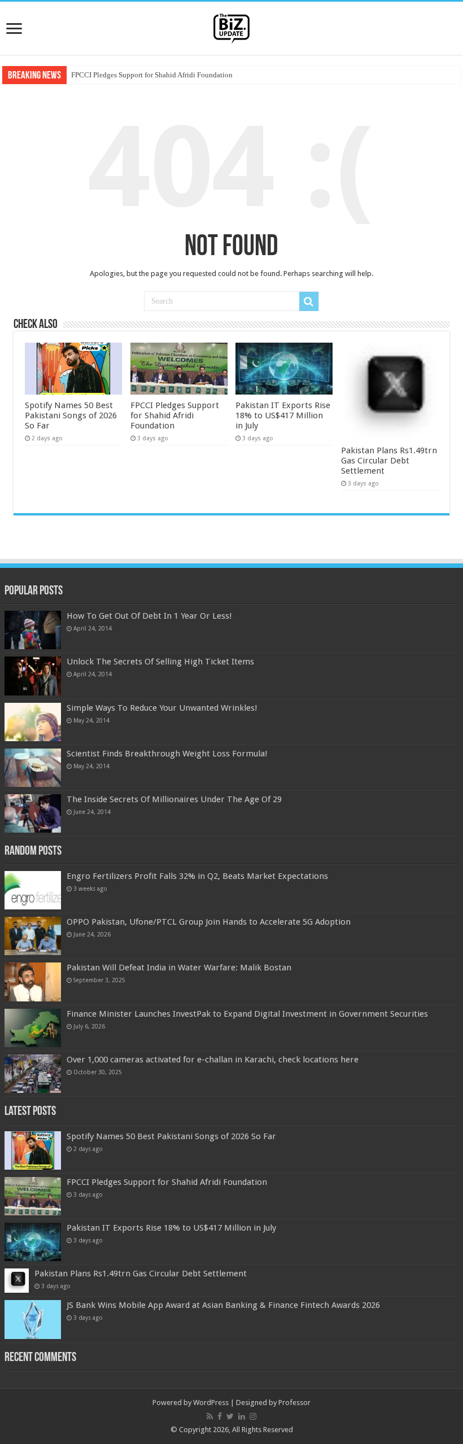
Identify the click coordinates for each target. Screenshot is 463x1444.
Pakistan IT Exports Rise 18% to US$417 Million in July (282, 415)
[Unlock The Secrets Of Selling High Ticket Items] (33, 676)
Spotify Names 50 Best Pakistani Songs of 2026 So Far (71, 415)
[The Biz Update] (231, 26)
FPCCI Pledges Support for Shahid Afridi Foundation (152, 75)
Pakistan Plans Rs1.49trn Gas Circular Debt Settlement (389, 460)
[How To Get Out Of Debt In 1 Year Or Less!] (33, 630)
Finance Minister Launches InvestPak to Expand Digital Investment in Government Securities (247, 1014)
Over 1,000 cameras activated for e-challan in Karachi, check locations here (213, 1059)
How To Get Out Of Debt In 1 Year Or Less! (149, 616)
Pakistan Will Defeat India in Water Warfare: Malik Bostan (179, 967)
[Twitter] (230, 1416)
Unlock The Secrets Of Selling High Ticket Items (160, 662)
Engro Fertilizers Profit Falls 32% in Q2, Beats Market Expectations (197, 876)
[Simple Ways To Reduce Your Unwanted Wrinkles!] (33, 722)
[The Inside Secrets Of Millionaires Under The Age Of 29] (33, 813)
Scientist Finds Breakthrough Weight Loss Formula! (167, 754)
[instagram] (252, 1416)
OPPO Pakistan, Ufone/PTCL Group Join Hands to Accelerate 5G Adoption (209, 922)
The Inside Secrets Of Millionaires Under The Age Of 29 (174, 799)
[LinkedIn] (241, 1416)
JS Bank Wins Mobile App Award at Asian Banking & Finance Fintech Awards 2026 (223, 1305)
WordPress (211, 1402)
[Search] (308, 301)
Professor (294, 1402)
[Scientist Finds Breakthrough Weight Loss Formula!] (33, 768)
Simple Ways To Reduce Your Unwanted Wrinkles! (162, 708)
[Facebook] (219, 1416)
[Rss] (210, 1416)
